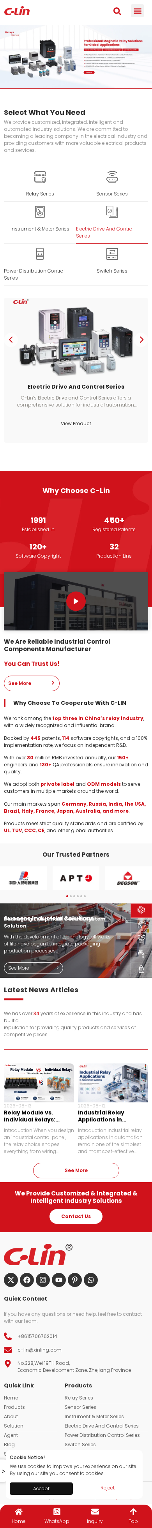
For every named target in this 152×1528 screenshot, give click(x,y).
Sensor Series (80, 1407)
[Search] (117, 11)
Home (11, 1397)
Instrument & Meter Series (94, 1416)
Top (133, 1521)
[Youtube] (59, 1280)
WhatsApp (56, 1521)
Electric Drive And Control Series (102, 1425)
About (11, 1416)
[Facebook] (27, 1280)
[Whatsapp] (91, 1280)
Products (14, 1407)
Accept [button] (41, 1488)
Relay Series (79, 1397)
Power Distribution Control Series (102, 1435)
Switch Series (80, 1444)
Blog (9, 1444)
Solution (13, 1425)
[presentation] (11, 340)
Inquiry (95, 1521)
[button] (137, 10)
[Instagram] (43, 1280)
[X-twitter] (11, 1280)
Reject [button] (108, 1487)
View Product (76, 423)
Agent (11, 1435)
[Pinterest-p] (75, 1280)
